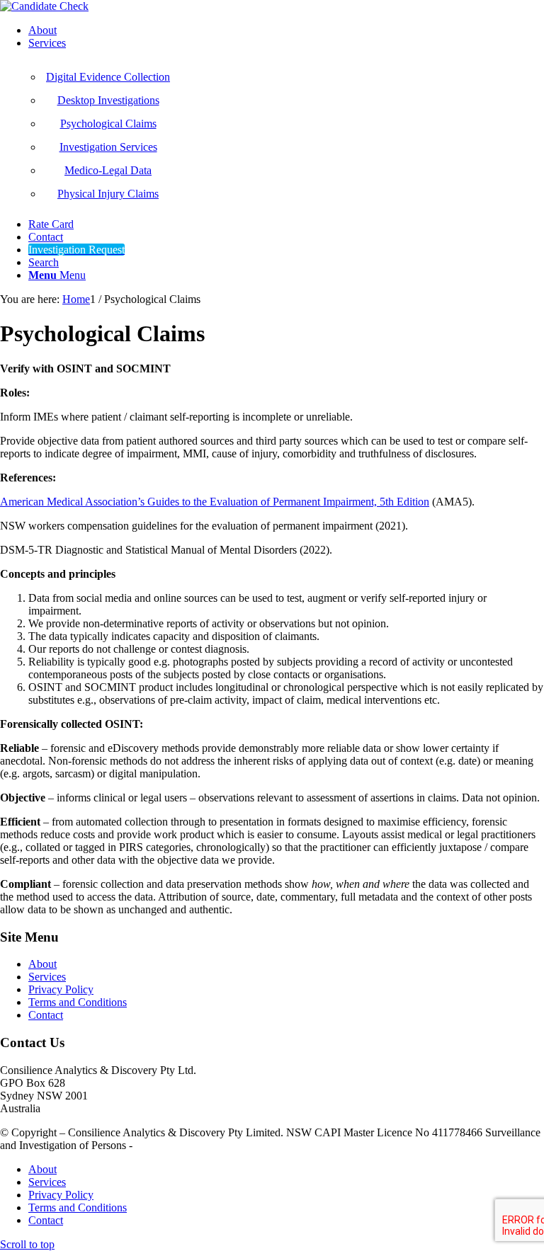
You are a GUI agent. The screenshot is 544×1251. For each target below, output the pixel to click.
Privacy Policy (61, 989)
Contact (45, 1015)
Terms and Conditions (77, 1002)
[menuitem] (286, 30)
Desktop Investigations (108, 100)
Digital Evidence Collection (108, 77)
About (42, 964)
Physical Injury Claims (108, 194)
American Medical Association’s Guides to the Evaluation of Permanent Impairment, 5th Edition (214, 502)
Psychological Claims (108, 124)
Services (47, 977)
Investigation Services (108, 147)
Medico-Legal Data (108, 170)
